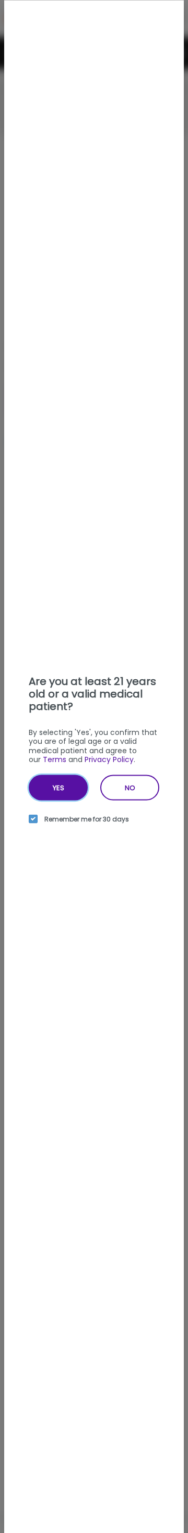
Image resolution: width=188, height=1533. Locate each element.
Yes (58, 787)
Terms (54, 759)
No (130, 787)
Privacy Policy (109, 759)
